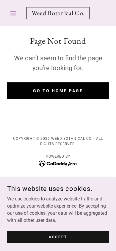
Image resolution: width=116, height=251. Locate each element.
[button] (14, 13)
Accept (58, 237)
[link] (57, 13)
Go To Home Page (58, 90)
